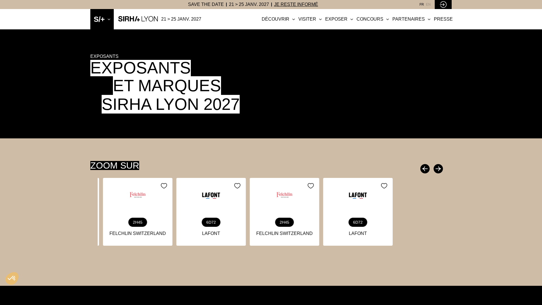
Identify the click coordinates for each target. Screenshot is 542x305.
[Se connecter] (443, 4)
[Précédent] (425, 168)
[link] (206, 4)
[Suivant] (437, 168)
